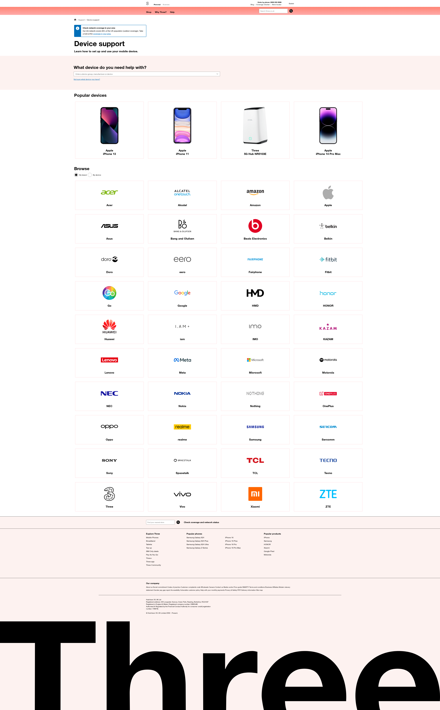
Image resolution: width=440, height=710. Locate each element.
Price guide (238, 587)
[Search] (178, 522)
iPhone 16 (229, 537)
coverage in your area (102, 33)
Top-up (149, 548)
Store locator (276, 5)
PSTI (239, 590)
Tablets (149, 544)
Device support (93, 20)
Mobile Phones (152, 537)
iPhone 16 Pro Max (233, 548)
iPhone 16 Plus (231, 541)
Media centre (228, 587)
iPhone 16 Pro (231, 544)
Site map (259, 590)
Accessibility (175, 590)
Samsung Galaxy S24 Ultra (198, 544)
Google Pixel (269, 551)
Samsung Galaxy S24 (195, 537)
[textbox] (146, 74)
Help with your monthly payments (212, 590)
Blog (252, 5)
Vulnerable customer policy (190, 590)
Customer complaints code (190, 587)
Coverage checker (263, 5)
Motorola (267, 555)
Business (166, 5)
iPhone (267, 537)
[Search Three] (291, 11)
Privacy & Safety (231, 590)
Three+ (149, 558)
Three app (150, 562)
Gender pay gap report (162, 590)
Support (81, 20)
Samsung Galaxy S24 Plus (197, 541)
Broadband (150, 541)
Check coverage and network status (201, 522)
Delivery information (248, 590)
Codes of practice (173, 587)
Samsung (268, 541)
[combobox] (147, 74)
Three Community (153, 565)
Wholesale (204, 587)
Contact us (219, 587)
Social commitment (160, 587)
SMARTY (245, 587)
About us (149, 587)
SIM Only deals (152, 551)
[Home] (75, 20)
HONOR (267, 544)
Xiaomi (267, 548)
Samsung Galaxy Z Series (197, 548)
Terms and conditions (257, 587)
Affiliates (275, 587)
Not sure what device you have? (87, 79)
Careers (212, 587)
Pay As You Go (152, 555)
